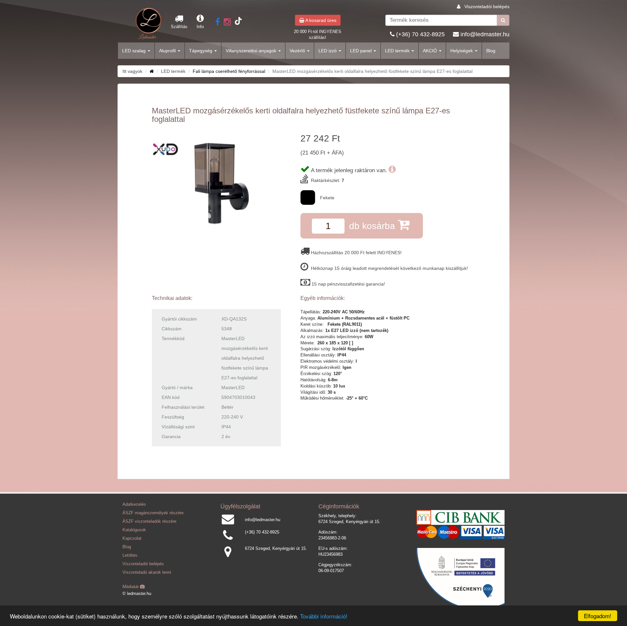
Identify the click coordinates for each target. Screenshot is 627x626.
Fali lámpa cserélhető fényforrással (229, 71)
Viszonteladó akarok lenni (146, 572)
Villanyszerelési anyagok (252, 50)
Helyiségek (462, 50)
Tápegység (201, 50)
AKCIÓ (430, 50)
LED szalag (134, 50)
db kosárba (373, 226)
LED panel (361, 50)
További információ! (323, 616)
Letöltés (129, 555)
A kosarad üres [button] (320, 20)
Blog (490, 50)
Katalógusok (134, 530)
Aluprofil (168, 50)
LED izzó (328, 50)
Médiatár (131, 587)
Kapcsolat (131, 538)
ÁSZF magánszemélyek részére (153, 513)
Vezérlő (298, 50)
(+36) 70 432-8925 (420, 34)
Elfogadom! (597, 616)
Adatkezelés (134, 504)
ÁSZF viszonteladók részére (149, 521)
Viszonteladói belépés (486, 6)
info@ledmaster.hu (484, 34)
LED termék (398, 50)
